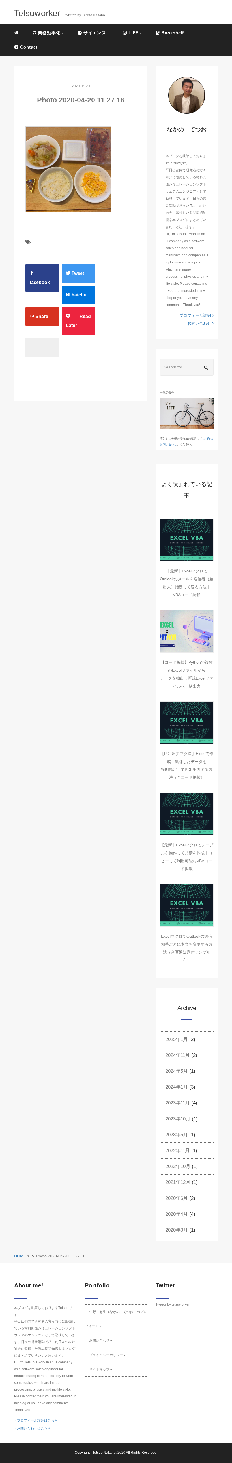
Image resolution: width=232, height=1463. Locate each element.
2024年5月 (177, 1071)
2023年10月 (178, 1119)
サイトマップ (99, 1369)
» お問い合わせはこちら (32, 1428)
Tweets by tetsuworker (173, 1304)
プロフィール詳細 (195, 315)
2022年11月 (178, 1150)
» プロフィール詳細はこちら (36, 1420)
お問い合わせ (199, 323)
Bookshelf (172, 32)
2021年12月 (178, 1182)
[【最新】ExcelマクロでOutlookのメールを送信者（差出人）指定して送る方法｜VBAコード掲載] (187, 540)
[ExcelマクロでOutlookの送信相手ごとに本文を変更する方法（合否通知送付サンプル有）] (187, 905)
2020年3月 (177, 1230)
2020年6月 (177, 1198)
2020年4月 (177, 1214)
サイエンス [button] (94, 32)
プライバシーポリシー (106, 1355)
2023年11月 (178, 1103)
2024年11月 (178, 1055)
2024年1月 (177, 1087)
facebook (40, 282)
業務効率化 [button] (48, 32)
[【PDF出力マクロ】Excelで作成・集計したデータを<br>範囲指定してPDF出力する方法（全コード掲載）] (187, 722)
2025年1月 (177, 1039)
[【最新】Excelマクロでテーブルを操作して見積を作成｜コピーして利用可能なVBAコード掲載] (187, 814)
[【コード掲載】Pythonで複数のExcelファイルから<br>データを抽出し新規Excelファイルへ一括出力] (187, 631)
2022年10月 (178, 1166)
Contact (28, 47)
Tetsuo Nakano (104, 1452)
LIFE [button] (133, 32)
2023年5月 (177, 1134)
